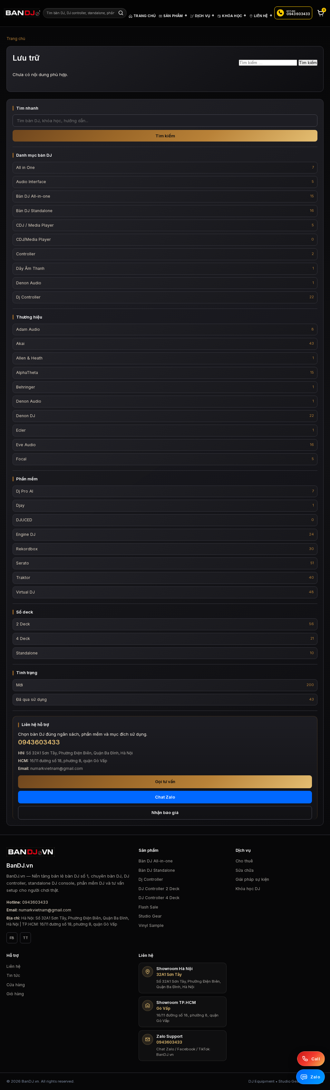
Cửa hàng (15, 984)
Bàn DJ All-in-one (156, 861)
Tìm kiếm (165, 135)
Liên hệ (13, 966)
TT (25, 938)
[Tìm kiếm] (121, 13)
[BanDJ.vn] (22, 13)
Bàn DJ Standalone (157, 870)
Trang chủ (15, 38)
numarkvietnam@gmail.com (45, 910)
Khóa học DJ (248, 888)
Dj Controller (151, 879)
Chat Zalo (165, 797)
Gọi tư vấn (165, 781)
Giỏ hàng (15, 993)
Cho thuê (244, 861)
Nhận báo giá (165, 812)
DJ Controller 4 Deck (159, 897)
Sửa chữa (245, 870)
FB (12, 938)
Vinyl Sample (151, 925)
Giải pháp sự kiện (252, 879)
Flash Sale (148, 907)
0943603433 (35, 902)
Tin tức (13, 975)
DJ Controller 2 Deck (159, 888)
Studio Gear (150, 916)
